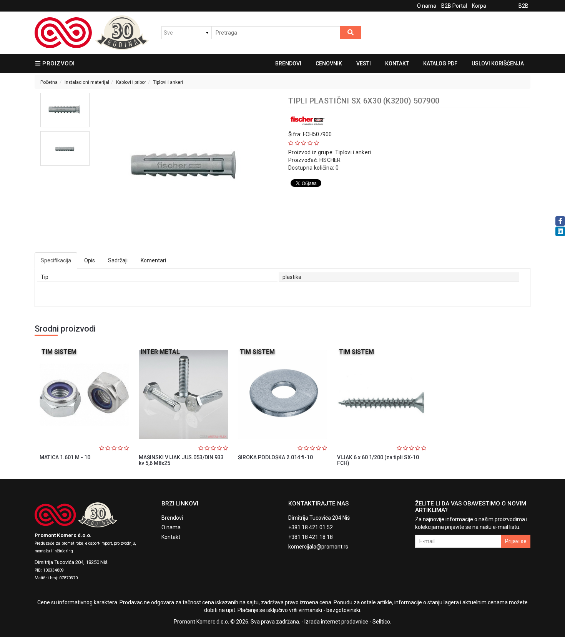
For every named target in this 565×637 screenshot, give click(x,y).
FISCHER (330, 160)
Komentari (153, 260)
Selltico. (381, 622)
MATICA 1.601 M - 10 (65, 457)
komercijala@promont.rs (318, 547)
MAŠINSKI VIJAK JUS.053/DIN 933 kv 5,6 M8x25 (181, 460)
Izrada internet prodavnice (336, 622)
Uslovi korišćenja (498, 63)
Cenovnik (329, 63)
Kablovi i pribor (131, 82)
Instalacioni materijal (87, 82)
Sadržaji (118, 260)
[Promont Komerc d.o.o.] (92, 33)
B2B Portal (454, 6)
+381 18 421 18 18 (310, 537)
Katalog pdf (440, 63)
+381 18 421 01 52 (310, 527)
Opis (89, 260)
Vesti (363, 63)
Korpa (479, 6)
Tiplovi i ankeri (168, 82)
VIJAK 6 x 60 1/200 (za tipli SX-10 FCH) (378, 460)
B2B (523, 6)
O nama (426, 6)
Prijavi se (516, 541)
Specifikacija (56, 260)
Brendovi (288, 63)
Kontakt (397, 63)
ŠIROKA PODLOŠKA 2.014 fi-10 (275, 457)
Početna (49, 82)
